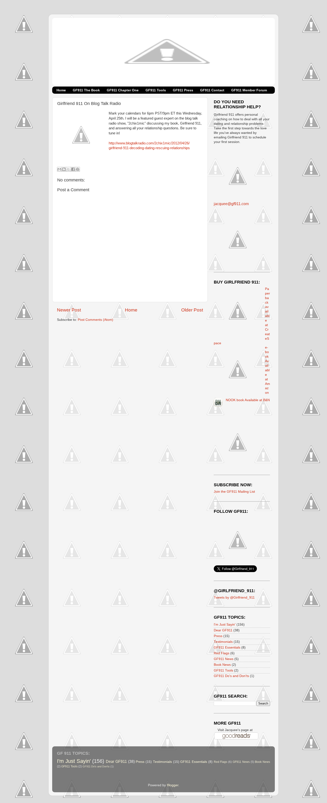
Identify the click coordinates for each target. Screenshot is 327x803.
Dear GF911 (223, 630)
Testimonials (223, 642)
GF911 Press (183, 90)
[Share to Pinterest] (77, 169)
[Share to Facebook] (73, 169)
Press (218, 636)
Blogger (172, 785)
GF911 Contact (212, 90)
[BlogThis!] (64, 169)
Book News (222, 664)
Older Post (192, 309)
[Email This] (59, 169)
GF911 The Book (86, 90)
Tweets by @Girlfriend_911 (234, 597)
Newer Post (69, 309)
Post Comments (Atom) (95, 320)
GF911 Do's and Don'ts (231, 676)
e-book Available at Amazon (267, 370)
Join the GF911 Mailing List (234, 491)
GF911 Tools (156, 90)
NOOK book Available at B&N (248, 400)
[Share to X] (68, 169)
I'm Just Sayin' (225, 624)
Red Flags (221, 653)
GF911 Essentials (227, 647)
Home (61, 90)
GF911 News (223, 659)
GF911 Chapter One (123, 90)
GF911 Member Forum (249, 90)
